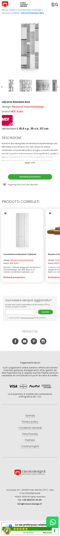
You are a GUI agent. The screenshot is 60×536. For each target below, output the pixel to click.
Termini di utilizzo (27, 318)
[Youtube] (24, 344)
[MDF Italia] (7, 120)
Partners (30, 440)
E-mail (21, 312)
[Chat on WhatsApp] (52, 522)
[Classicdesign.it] (5, 4)
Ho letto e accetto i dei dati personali (27, 318)
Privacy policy (30, 421)
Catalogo (54, 4)
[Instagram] (43, 344)
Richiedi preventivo (30, 176)
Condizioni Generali (30, 428)
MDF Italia (17, 111)
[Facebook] (15, 344)
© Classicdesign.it (30, 473)
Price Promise (30, 434)
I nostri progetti (30, 446)
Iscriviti (45, 311)
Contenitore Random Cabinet (19, 254)
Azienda (30, 415)
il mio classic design (24, 4)
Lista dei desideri (6, 213)
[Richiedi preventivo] (22, 230)
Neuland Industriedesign (28, 107)
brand (11, 263)
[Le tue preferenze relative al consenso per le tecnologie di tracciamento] (55, 531)
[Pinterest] (33, 344)
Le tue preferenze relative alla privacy (33, 526)
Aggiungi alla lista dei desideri (23, 184)
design (18, 260)
